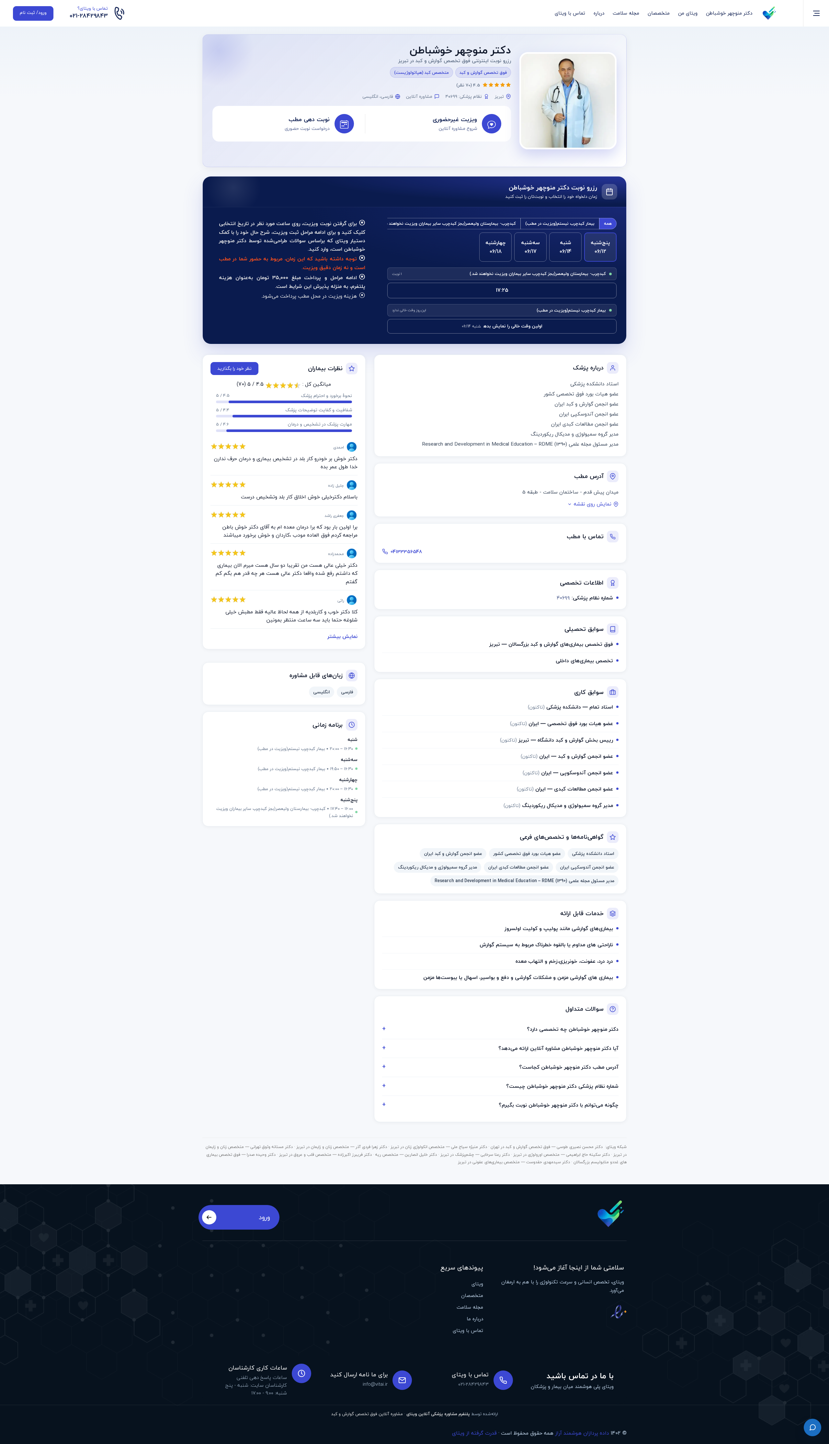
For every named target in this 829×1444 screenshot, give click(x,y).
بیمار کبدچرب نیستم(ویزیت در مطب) (560, 223)
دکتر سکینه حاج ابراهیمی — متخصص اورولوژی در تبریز (561, 1154)
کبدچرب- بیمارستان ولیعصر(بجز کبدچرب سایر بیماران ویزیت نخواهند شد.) (448, 223)
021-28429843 (89, 16)
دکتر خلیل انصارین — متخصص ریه (406, 1154)
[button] (435, 123)
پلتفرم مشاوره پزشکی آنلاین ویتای (438, 1413)
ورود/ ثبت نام (33, 12)
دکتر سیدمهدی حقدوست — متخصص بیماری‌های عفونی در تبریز (514, 1161)
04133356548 (406, 551)
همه (608, 223)
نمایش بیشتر (342, 636)
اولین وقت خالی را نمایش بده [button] (502, 326)
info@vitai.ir (375, 1384)
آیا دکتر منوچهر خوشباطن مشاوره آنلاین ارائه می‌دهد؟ (558, 1048)
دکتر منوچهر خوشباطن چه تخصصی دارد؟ (573, 1029)
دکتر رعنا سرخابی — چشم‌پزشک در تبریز (475, 1154)
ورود (264, 1217)
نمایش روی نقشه (592, 504)
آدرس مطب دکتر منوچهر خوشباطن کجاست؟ (569, 1067)
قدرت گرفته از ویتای (474, 1433)
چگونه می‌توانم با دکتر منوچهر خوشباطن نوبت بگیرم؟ (559, 1104)
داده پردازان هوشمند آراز (582, 1433)
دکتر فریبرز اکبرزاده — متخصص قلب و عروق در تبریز (325, 1154)
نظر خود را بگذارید (234, 368)
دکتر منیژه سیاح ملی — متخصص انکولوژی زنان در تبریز (439, 1146)
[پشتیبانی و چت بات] (812, 1427)
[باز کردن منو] (816, 13)
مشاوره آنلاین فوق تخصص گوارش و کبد (367, 1413)
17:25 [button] (502, 290)
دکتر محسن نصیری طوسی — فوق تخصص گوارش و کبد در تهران (547, 1146)
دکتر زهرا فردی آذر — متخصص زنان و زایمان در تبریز (341, 1146)
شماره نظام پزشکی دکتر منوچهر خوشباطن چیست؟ (562, 1086)
